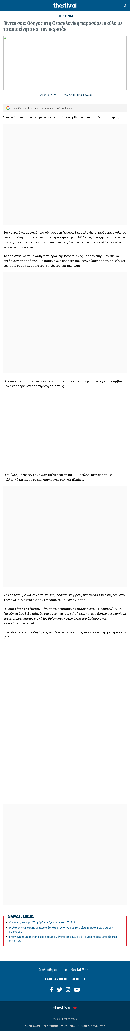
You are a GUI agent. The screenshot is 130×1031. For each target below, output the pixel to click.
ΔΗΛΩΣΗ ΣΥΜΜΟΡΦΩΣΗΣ (91, 1026)
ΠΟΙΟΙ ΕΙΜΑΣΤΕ (33, 1026)
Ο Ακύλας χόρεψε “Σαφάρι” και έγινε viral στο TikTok (42, 922)
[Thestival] (65, 5)
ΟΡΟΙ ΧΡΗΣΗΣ (50, 1026)
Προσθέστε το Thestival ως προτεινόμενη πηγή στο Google (42, 108)
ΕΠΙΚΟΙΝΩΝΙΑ (68, 1026)
